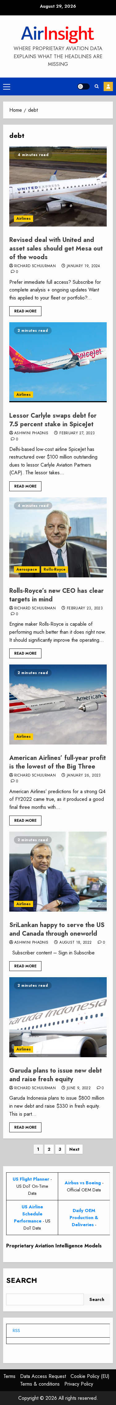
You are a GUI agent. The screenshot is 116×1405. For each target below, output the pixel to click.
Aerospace (26, 569)
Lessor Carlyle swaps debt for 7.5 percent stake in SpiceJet (53, 420)
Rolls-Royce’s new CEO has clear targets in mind (56, 595)
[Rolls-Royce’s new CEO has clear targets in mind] (58, 537)
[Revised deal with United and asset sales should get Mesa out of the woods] (58, 187)
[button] (6, 86)
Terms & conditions (40, 1383)
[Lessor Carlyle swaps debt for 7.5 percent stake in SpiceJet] (58, 362)
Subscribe (108, 86)
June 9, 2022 (79, 1088)
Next (74, 1149)
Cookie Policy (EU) (90, 1376)
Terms (9, 1376)
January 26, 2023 (84, 775)
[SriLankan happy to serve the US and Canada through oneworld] (58, 872)
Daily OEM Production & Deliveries (84, 1217)
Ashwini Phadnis (31, 433)
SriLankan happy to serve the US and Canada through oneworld (57, 929)
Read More (25, 311)
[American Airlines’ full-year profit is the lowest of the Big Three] (58, 704)
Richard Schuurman (35, 266)
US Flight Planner (31, 1179)
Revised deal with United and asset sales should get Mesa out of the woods (56, 248)
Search (21, 1280)
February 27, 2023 (77, 433)
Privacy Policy (78, 1383)
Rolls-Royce (55, 569)
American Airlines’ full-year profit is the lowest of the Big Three (57, 762)
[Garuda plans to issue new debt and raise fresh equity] (58, 1017)
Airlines (23, 218)
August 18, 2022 (75, 942)
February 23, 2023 (85, 608)
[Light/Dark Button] (83, 86)
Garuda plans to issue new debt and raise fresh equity (55, 1075)
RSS (16, 1330)
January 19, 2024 (83, 266)
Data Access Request (43, 1376)
